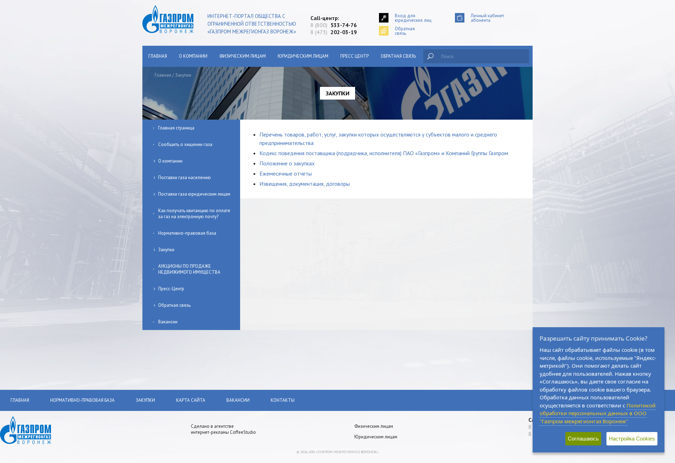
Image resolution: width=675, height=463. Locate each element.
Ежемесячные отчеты (285, 173)
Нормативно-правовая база (187, 233)
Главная (157, 56)
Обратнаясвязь (405, 31)
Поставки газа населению (184, 177)
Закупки (166, 250)
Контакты (283, 400)
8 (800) (333, 24)
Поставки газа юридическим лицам (194, 194)
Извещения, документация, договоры (304, 183)
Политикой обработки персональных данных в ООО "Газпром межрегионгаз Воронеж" (598, 413)
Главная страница (176, 128)
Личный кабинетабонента (487, 18)
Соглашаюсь (583, 439)
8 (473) (333, 32)
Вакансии (168, 322)
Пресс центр (354, 56)
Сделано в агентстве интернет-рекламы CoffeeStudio (223, 429)
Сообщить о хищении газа (185, 144)
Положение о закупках (287, 163)
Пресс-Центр (171, 289)
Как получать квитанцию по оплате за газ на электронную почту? (194, 214)
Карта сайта (190, 400)
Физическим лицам (242, 56)
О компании (193, 56)
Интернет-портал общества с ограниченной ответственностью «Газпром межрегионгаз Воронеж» (251, 24)
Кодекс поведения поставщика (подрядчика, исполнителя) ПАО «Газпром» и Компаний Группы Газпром (383, 153)
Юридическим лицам (303, 56)
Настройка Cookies (632, 439)
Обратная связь (398, 56)
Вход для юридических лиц (413, 18)
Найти (430, 56)
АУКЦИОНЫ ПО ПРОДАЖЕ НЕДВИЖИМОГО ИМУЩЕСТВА (189, 269)
